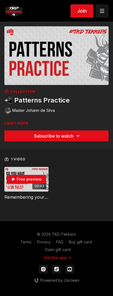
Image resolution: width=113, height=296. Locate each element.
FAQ (59, 242)
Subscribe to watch (54, 136)
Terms (26, 242)
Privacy (43, 242)
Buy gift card (80, 242)
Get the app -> (57, 257)
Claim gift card (57, 249)
